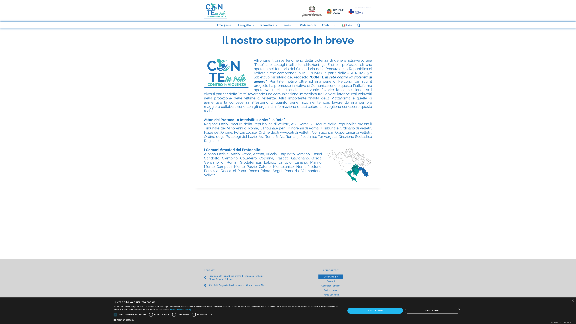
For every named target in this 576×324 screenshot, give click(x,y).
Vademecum (308, 25)
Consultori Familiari (330, 286)
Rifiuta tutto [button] (432, 310)
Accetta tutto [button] (375, 310)
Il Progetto (244, 25)
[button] (226, 320)
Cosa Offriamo (331, 277)
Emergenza (224, 25)
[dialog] (288, 310)
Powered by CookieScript (562, 322)
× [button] (573, 301)
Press (287, 25)
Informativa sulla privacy (180, 309)
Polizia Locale (331, 290)
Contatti (327, 25)
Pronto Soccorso (331, 295)
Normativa (267, 25)
